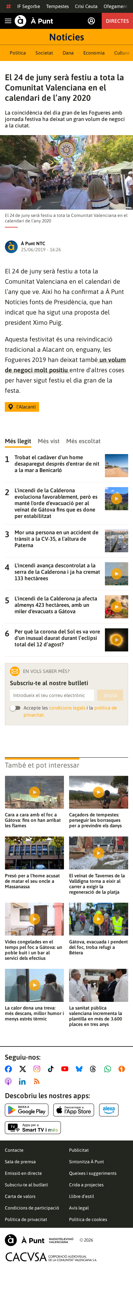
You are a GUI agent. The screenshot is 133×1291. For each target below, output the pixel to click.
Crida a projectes (86, 1184)
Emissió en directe (23, 1173)
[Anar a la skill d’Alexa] (108, 1110)
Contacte (14, 1150)
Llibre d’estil (81, 1196)
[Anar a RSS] (38, 1081)
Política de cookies (88, 1219)
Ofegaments (116, 6)
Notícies (66, 36)
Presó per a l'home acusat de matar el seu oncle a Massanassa (32, 881)
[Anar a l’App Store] (73, 1110)
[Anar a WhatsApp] (109, 1069)
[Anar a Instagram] (38, 1069)
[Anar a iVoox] (123, 1069)
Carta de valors (20, 1196)
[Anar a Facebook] (10, 1069)
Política (18, 53)
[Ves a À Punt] (34, 21)
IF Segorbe (28, 6)
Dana (68, 53)
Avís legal (79, 1207)
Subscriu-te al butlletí (26, 1184)
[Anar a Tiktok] (52, 1069)
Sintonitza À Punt (86, 1161)
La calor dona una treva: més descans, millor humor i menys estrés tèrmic (34, 1013)
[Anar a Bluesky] (80, 1069)
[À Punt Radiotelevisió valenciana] (39, 1240)
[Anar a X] (24, 1069)
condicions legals (67, 707)
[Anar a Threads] (94, 1069)
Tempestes (57, 6)
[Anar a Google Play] (26, 1110)
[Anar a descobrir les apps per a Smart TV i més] (33, 1127)
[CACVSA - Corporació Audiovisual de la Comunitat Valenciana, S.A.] (51, 1257)
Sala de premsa (20, 1161)
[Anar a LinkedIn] (23, 1081)
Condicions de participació (32, 1207)
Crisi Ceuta (86, 6)
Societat (44, 53)
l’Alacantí (26, 406)
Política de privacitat (26, 1219)
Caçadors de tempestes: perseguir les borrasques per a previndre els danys (95, 820)
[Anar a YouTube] (66, 1069)
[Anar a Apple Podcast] (9, 1081)
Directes (117, 21)
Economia (94, 53)
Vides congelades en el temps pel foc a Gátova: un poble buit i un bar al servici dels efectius (33, 950)
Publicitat (79, 1150)
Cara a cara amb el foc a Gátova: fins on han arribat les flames (33, 820)
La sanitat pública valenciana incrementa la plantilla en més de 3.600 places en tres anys (95, 1016)
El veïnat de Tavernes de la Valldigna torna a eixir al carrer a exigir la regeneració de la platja (97, 884)
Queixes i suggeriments (93, 1173)
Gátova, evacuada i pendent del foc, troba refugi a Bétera (98, 947)
